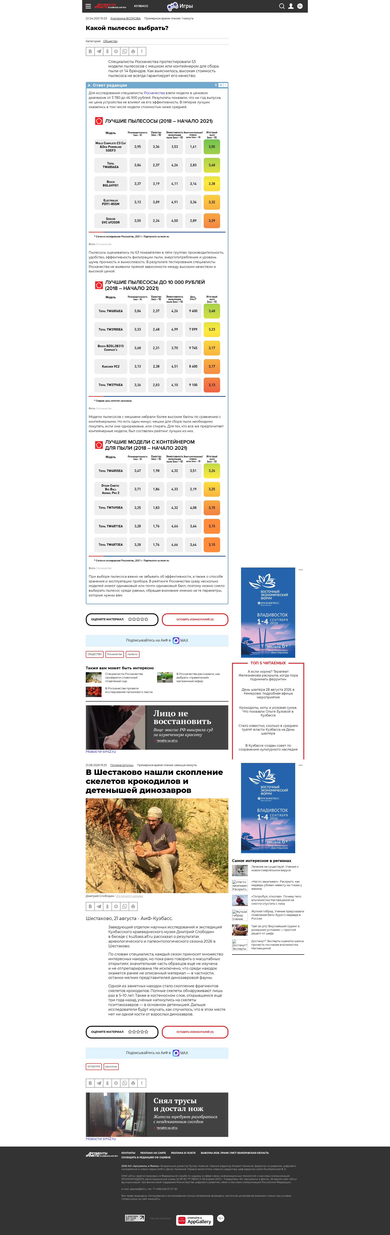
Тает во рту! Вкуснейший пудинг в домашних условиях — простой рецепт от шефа (275, 930)
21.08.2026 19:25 (96, 765)
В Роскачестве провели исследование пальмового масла (129, 690)
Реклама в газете (183, 1153)
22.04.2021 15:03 (96, 18)
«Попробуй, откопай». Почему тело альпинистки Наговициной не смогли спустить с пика (276, 900)
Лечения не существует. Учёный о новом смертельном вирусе (275, 868)
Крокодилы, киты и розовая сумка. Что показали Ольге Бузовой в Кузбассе (268, 711)
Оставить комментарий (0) (195, 619)
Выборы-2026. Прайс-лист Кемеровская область (235, 1153)
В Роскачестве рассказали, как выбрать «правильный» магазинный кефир (198, 677)
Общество (110, 41)
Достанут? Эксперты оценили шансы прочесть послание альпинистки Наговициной (277, 944)
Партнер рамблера (160, 1218)
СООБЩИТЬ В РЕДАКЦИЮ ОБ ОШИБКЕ (146, 1157)
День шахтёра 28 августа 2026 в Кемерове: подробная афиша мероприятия (268, 693)
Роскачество (104, 244)
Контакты (128, 1153)
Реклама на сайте (153, 1153)
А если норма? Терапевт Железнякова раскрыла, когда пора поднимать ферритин (268, 675)
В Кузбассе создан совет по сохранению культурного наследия (268, 747)
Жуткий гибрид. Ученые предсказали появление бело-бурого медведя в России (277, 915)
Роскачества (154, 93)
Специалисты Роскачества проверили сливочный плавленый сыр (124, 677)
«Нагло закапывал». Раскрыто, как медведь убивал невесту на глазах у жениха (276, 885)
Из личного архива (129, 896)
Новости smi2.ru (101, 751)
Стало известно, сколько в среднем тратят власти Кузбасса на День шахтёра (268, 729)
